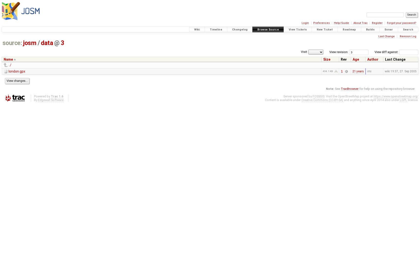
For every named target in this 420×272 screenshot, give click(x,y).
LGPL (403, 100)
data (47, 43)
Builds (370, 29)
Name (8, 59)
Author (372, 59)
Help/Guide (341, 23)
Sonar (389, 29)
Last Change (386, 36)
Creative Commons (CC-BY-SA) (322, 100)
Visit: (304, 52)
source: (12, 43)
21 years (358, 71)
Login (305, 23)
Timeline (216, 29)
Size (326, 59)
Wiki (197, 29)
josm (29, 43)
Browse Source (268, 29)
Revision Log (408, 36)
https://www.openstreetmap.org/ (396, 96)
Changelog (239, 29)
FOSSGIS (318, 96)
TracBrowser (350, 89)
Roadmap (349, 29)
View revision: (338, 52)
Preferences (321, 23)
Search (408, 29)
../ (10, 65)
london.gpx (17, 71)
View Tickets (298, 29)
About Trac (360, 23)
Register (377, 23)
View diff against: (387, 52)
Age (356, 59)
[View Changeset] (346, 71)
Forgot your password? (401, 23)
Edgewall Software (50, 100)
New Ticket (325, 29)
